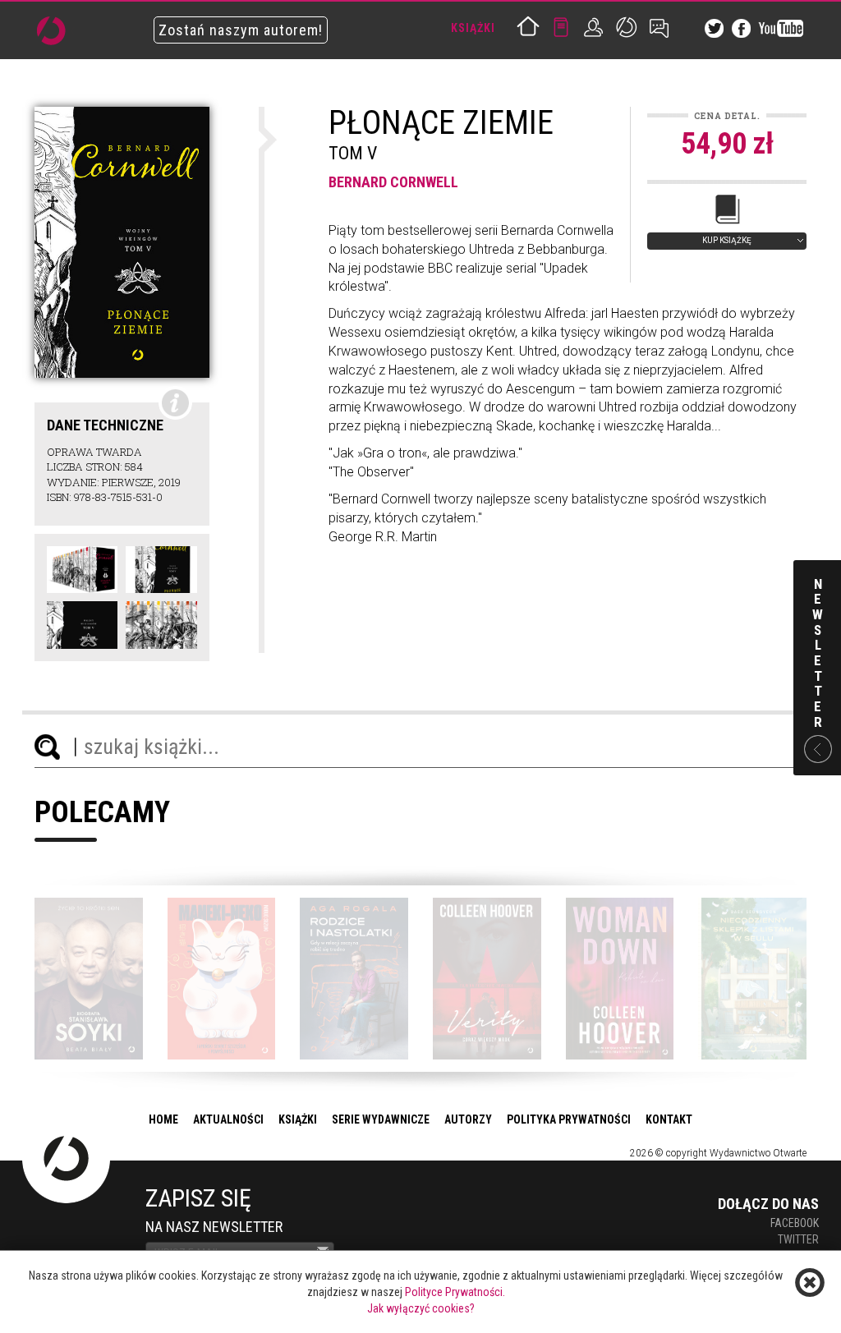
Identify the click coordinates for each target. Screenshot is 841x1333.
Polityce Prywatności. (455, 1292)
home (163, 1119)
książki (297, 1119)
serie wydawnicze (381, 1119)
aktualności (228, 1119)
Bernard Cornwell (393, 182)
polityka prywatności (569, 1119)
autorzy (468, 1119)
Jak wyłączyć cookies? (421, 1308)
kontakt (669, 1119)
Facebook (794, 1223)
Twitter (798, 1239)
